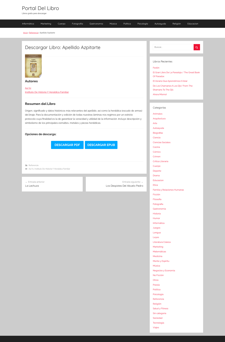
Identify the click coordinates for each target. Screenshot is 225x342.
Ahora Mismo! (160, 94)
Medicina (157, 256)
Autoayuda (160, 23)
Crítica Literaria (160, 161)
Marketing (46, 23)
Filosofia (157, 199)
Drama (156, 175)
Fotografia (77, 23)
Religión (177, 23)
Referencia (33, 33)
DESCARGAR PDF (67, 145)
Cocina (156, 147)
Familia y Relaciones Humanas (168, 189)
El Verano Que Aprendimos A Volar (170, 81)
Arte (155, 123)
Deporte (157, 171)
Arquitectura (159, 118)
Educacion (193, 23)
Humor (156, 218)
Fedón (156, 67)
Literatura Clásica (162, 242)
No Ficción (158, 275)
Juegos (156, 227)
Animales (157, 113)
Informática (28, 23)
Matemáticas (159, 251)
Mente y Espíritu (161, 261)
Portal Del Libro (40, 8)
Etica (155, 185)
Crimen (156, 156)
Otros (155, 280)
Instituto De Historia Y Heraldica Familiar (52, 169)
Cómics (157, 152)
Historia (157, 213)
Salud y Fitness (160, 308)
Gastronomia (96, 23)
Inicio (25, 33)
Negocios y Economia (164, 270)
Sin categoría (159, 313)
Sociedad (157, 318)
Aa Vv (31, 169)
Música (113, 23)
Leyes (156, 237)
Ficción (156, 194)
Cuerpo (61, 23)
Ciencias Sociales (161, 142)
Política (127, 23)
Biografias (158, 133)
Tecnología (158, 322)
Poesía (156, 285)
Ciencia (156, 137)
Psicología (143, 23)
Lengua (157, 232)
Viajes (156, 327)
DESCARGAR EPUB (101, 145)
